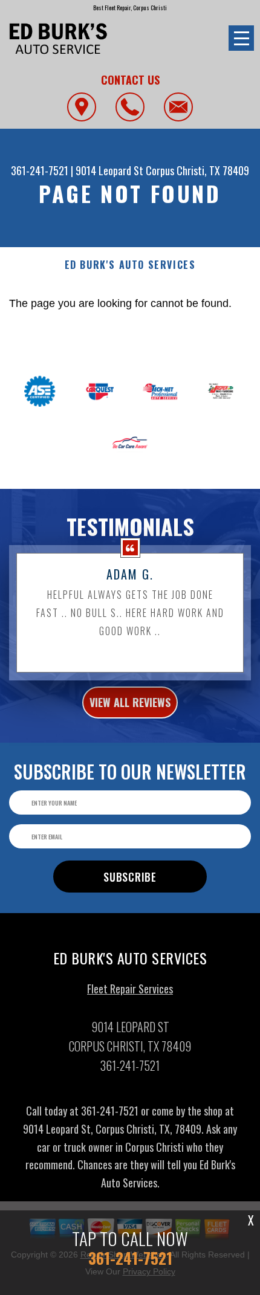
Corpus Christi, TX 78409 (197, 170)
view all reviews (130, 702)
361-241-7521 (39, 170)
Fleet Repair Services (130, 988)
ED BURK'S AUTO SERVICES (130, 265)
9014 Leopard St (109, 170)
